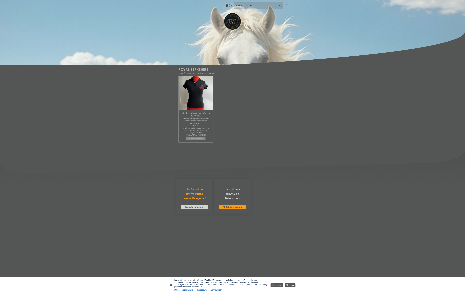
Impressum (202, 290)
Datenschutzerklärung (183, 290)
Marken (189, 73)
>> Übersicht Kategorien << (194, 207)
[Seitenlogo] (232, 21)
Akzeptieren (277, 285)
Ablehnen (290, 285)
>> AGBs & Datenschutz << (232, 207)
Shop (180, 73)
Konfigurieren (216, 290)
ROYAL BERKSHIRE (209, 73)
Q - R (197, 73)
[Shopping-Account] (286, 5)
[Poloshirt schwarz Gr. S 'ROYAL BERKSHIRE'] (196, 93)
